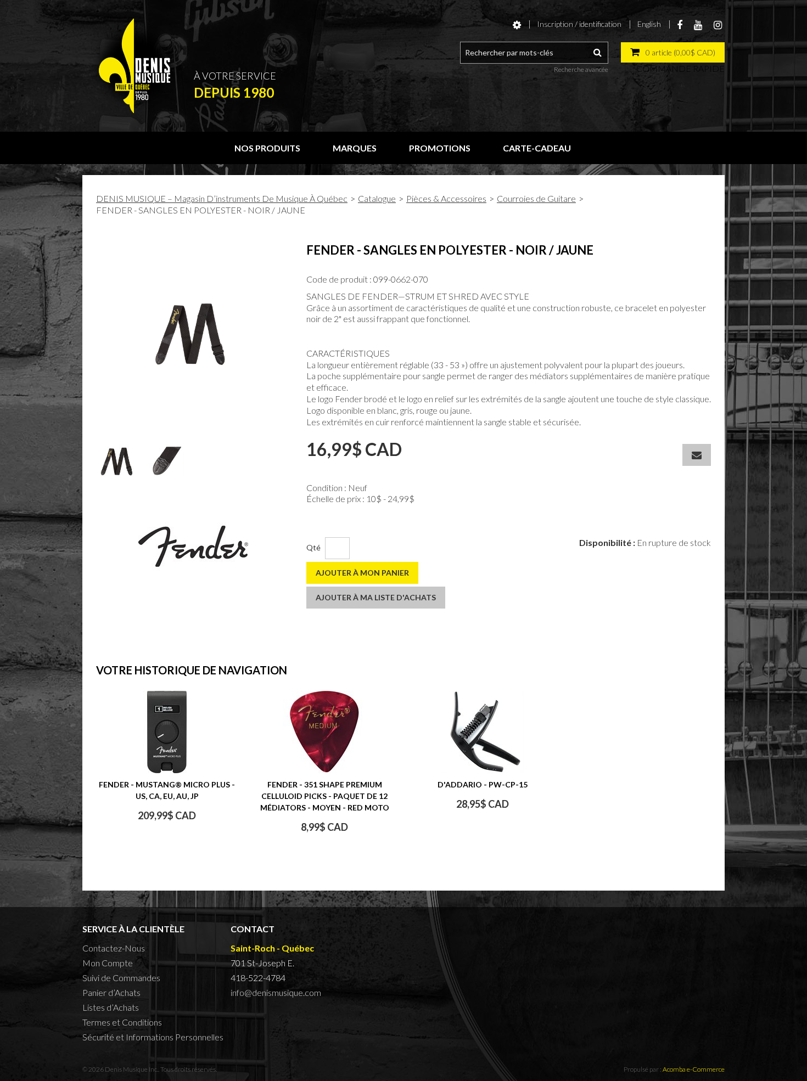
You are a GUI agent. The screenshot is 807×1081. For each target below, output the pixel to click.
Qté (313, 547)
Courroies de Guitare (536, 198)
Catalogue (377, 198)
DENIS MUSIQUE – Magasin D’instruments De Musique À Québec (222, 198)
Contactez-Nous (113, 948)
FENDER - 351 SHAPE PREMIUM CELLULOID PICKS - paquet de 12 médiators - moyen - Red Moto (324, 796)
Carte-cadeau (537, 148)
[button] (673, 52)
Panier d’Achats (111, 992)
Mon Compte (107, 963)
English (649, 24)
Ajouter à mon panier (362, 572)
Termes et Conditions (122, 1022)
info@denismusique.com (276, 992)
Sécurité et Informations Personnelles (152, 1037)
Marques (355, 148)
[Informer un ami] (696, 455)
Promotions (439, 148)
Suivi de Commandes (121, 977)
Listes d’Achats (110, 1007)
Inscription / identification (579, 24)
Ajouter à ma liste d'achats (376, 597)
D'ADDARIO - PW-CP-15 (483, 784)
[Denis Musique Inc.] (134, 66)
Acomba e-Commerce (694, 1069)
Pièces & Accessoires (446, 198)
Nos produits (267, 148)
